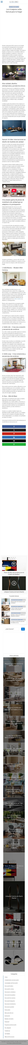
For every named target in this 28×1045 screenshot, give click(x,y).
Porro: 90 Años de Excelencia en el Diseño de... (14, 867)
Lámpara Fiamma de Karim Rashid (14, 897)
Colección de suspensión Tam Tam (14, 961)
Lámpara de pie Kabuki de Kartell (14, 943)
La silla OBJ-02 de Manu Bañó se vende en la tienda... (14, 736)
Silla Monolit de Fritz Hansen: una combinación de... (14, 723)
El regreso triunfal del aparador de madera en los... (14, 708)
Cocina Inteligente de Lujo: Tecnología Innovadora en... (14, 804)
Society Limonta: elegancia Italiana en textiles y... (14, 765)
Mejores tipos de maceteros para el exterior (14, 664)
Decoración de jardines (16, 600)
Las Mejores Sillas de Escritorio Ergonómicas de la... (14, 831)
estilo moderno (17, 298)
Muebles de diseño (14, 7)
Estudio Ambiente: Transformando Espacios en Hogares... (14, 846)
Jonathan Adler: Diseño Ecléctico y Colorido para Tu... (14, 779)
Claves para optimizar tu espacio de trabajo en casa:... (14, 791)
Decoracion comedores (17, 606)
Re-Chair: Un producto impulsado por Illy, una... (14, 931)
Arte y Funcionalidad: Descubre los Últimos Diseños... (14, 817)
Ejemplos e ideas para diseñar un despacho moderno (14, 694)
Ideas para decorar (15, 613)
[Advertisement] (14, 29)
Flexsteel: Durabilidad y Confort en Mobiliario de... (14, 749)
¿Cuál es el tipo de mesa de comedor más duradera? (14, 679)
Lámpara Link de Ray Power (14, 919)
